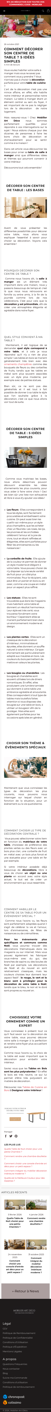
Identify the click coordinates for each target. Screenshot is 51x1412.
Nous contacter (11, 1368)
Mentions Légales (12, 1351)
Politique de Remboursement (19, 1333)
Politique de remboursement (19, 1387)
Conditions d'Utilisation (15, 1342)
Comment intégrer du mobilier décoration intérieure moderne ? (25, 1172)
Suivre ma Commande (15, 1378)
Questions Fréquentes (15, 1364)
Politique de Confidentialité (18, 1338)
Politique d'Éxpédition (15, 1347)
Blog (5, 1373)
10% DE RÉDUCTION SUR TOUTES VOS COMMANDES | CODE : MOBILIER (25, 3)
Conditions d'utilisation (15, 1382)
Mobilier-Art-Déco (18, 1410)
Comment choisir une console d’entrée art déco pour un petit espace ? (25, 1165)
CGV (5, 1328)
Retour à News (27, 1291)
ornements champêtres (18, 364)
